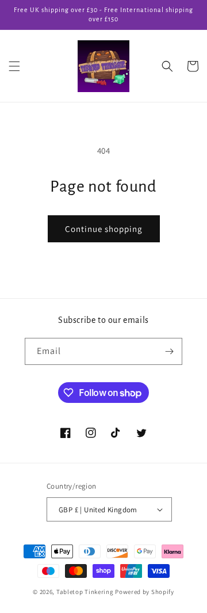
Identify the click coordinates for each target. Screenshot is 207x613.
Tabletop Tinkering (85, 592)
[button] (14, 66)
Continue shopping (104, 228)
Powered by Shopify (144, 592)
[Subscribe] (169, 351)
